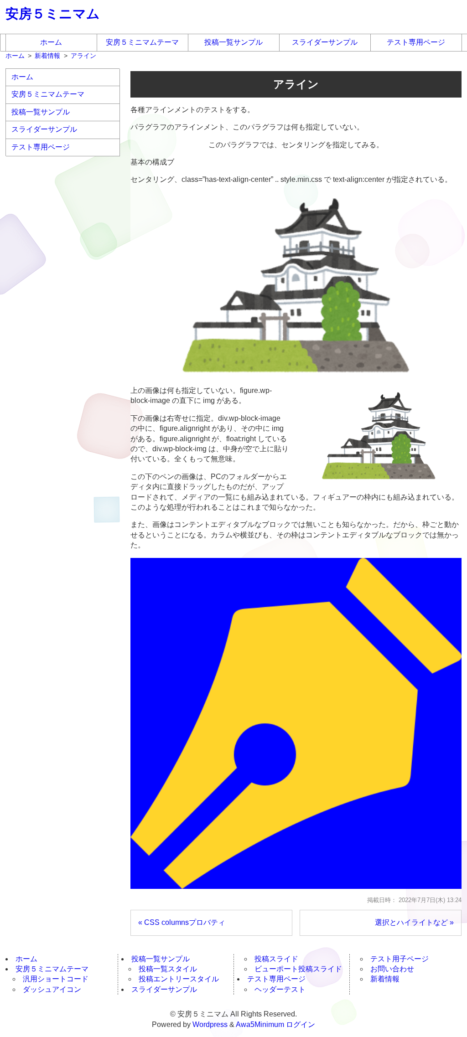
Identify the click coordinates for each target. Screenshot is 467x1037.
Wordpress (210, 1024)
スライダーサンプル (325, 42)
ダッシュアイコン (52, 989)
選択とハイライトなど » (414, 922)
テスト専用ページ (416, 42)
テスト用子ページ (399, 959)
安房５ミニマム (52, 13)
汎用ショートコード (55, 979)
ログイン (300, 1024)
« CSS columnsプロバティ (181, 922)
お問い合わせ (392, 969)
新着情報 (385, 979)
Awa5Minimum (260, 1024)
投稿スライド (276, 959)
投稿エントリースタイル (179, 979)
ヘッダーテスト (280, 989)
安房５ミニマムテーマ (142, 42)
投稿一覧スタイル (168, 969)
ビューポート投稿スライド (298, 969)
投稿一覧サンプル (233, 42)
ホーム (51, 42)
